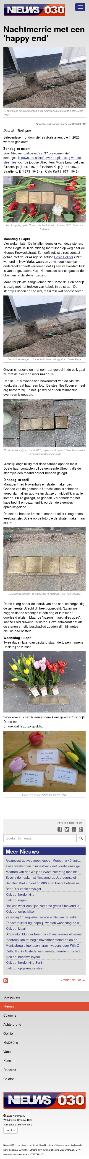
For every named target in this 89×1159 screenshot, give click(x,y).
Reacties (9, 1069)
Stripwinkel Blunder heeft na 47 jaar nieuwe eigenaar (44, 934)
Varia (7, 1051)
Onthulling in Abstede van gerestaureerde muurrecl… (44, 951)
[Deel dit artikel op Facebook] (59, 830)
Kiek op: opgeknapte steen (25, 968)
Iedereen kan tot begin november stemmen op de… (43, 939)
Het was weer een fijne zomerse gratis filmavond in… (44, 905)
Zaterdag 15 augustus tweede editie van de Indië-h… (44, 917)
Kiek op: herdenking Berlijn (25, 962)
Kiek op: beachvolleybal (23, 956)
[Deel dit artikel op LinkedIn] (73, 830)
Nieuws (8, 1006)
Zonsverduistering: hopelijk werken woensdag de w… (44, 922)
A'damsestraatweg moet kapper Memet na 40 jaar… (43, 860)
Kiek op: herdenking (20, 894)
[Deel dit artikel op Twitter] (66, 830)
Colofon (9, 1078)
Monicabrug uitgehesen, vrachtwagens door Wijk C (42, 945)
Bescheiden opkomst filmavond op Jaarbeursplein (42, 877)
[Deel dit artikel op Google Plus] (80, 830)
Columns (9, 1015)
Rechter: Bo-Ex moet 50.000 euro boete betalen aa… (44, 883)
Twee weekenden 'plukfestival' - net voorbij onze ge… (44, 866)
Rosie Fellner (63, 257)
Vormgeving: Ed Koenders (17, 1124)
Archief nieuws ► (73, 980)
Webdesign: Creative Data (17, 1120)
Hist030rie (10, 1042)
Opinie (8, 1033)
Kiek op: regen (16, 900)
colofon (10, 1130)
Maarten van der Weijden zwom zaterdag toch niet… (44, 871)
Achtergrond (12, 1024)
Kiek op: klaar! (16, 928)
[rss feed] (5, 980)
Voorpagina (11, 997)
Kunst (7, 1060)
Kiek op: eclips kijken (21, 911)
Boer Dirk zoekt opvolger (23, 888)
